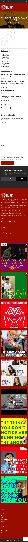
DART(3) (4, 60)
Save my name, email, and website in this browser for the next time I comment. (12, 158)
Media (2, 517)
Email (3, 145)
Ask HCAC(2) (5, 55)
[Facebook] (1, 108)
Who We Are (4, 512)
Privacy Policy (19, 540)
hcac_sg (13, 244)
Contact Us (4, 530)
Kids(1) (4, 64)
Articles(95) (5, 54)
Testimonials (4, 519)
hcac (14, 540)
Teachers (3, 515)
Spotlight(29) (5, 66)
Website (3, 151)
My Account (4, 529)
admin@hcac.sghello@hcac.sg (7, 234)
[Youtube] (7, 108)
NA (3, 228)
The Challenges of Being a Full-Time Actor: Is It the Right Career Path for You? (13, 83)
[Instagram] (4, 108)
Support (3, 521)
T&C (2, 532)
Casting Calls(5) (6, 57)
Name (3, 140)
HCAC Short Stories (7, 90)
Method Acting (5, 514)
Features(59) (5, 61)
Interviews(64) (5, 63)
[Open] (14, 256)
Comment (4, 122)
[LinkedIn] (10, 108)
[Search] (25, 45)
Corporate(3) (5, 58)
